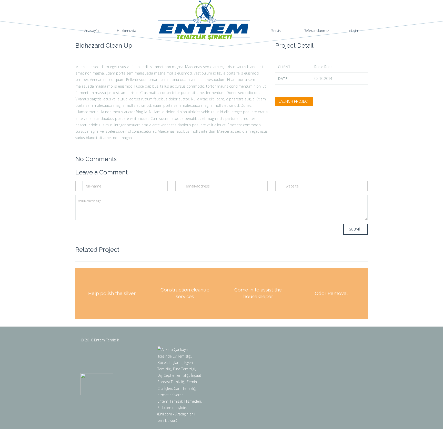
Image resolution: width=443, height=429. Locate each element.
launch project (294, 101)
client (284, 66)
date (282, 78)
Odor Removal (331, 293)
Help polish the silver (112, 293)
